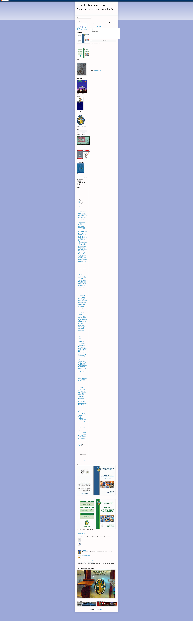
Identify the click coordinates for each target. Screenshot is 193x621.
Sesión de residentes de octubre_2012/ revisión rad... (82, 248)
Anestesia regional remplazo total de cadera (82, 256)
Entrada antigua (113, 69)
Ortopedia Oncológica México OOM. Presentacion (82, 284)
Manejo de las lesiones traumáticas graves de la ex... (82, 436)
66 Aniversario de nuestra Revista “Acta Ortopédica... (82, 285)
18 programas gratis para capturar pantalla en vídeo (82, 308)
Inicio (103, 69)
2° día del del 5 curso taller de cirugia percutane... (82, 336)
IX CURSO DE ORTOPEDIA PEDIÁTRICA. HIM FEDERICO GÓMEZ (82, 369)
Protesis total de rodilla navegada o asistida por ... (82, 367)
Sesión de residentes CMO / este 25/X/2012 (82, 278)
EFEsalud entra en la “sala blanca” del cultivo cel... (82, 282)
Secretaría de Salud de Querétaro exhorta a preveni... (81, 223)
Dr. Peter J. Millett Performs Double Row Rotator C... (82, 274)
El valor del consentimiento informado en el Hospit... (82, 440)
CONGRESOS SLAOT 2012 (82, 354)
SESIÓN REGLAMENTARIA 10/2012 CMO (82, 318)
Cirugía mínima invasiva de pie (82, 249)
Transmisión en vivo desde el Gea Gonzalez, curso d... (82, 345)
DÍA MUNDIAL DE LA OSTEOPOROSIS (81, 341)
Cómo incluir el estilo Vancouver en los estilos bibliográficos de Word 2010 (88, 560)
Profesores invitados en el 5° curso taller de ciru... (82, 312)
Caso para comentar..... (81, 428)
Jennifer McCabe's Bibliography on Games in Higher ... (82, 419)
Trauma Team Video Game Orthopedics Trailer (82, 423)
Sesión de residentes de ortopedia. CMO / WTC (81, 289)
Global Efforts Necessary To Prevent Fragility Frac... (82, 258)
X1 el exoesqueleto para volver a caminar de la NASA (82, 276)
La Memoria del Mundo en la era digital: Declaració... (82, 442)
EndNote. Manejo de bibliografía (81, 225)
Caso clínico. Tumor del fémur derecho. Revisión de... (82, 427)
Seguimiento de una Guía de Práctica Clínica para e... (82, 306)
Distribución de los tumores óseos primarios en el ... (82, 299)
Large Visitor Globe (83, 460)
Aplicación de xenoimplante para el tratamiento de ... (82, 297)
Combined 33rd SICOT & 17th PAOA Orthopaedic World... (82, 259)
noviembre (80, 202)
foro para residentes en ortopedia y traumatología (82, 438)
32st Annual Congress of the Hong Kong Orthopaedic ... (82, 261)
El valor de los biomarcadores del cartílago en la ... (82, 216)
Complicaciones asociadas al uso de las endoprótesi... (82, 295)
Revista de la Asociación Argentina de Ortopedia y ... (82, 402)
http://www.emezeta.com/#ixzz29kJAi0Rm (96, 26)
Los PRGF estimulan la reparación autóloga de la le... (82, 381)
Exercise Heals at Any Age (82, 230)
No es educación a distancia (82, 350)
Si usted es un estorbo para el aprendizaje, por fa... (82, 272)
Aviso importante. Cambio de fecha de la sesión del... (82, 316)
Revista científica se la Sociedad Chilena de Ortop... (81, 405)
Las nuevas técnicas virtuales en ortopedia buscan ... (82, 385)
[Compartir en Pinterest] (106, 40)
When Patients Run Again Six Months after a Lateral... (82, 252)
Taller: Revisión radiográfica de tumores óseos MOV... (82, 243)
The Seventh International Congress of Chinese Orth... (82, 280)
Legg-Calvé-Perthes (81, 411)
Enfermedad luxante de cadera (82, 403)
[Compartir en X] (104, 40)
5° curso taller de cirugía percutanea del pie (81, 327)
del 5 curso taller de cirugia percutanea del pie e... (82, 343)
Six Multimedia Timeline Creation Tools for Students (82, 304)
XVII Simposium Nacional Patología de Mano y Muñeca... (81, 356)
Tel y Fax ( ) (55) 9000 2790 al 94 (82, 29)
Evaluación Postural (81, 325)
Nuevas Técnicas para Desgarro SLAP (81, 314)
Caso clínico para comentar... (82, 339)
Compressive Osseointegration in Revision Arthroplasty (82, 349)
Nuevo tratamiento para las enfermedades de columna (82, 217)
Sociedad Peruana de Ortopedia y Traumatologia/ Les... (82, 410)
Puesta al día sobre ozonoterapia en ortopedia (82, 434)
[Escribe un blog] (103, 40)
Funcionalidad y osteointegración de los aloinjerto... (82, 212)
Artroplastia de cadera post (81, 533)
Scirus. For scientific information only (81, 397)
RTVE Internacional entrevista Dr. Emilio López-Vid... (82, 361)
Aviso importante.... (81, 204)
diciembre (80, 201)
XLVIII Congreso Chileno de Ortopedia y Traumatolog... (82, 270)
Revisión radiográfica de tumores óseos (81, 254)
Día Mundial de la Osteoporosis (80, 324)
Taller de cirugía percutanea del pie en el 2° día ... (82, 334)
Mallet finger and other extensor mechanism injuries (81, 352)
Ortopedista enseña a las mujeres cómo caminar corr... (81, 359)
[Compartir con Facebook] (105, 40)
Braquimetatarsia (84, 550)
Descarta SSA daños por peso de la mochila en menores (82, 432)
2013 (78, 199)
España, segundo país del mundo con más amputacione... (82, 220)
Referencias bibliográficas (82, 246)
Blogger (101, 609)
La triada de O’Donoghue (81, 535)
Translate (83, 132)
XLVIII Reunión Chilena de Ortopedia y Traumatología (82, 268)
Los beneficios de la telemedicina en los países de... (82, 377)
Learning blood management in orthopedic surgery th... (82, 421)
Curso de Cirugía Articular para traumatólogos (82, 238)
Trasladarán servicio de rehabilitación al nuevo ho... (82, 371)
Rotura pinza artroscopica (81, 236)
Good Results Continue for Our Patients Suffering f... (82, 374)
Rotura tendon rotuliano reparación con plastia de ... (82, 365)
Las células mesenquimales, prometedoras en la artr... (82, 209)
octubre (80, 203)
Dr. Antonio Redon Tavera (81, 233)
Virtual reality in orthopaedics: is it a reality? (82, 415)
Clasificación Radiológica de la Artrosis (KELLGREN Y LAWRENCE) (91, 538)
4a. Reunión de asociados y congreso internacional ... (82, 291)
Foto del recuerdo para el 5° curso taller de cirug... (82, 310)
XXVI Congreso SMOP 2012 (82, 400)
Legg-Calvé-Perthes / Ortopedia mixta (81, 398)
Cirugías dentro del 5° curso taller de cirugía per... (82, 322)
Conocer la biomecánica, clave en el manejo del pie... (82, 379)
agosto (80, 445)
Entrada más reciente (93, 69)
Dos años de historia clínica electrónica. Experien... (82, 389)
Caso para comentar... (81, 226)
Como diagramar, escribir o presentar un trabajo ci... (82, 407)
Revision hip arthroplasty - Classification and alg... (82, 347)
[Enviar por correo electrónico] (102, 40)
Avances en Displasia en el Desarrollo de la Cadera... (82, 303)
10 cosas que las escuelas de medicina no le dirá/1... (82, 391)
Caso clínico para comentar (82, 239)
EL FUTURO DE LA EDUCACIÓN (81, 387)
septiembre (80, 444)
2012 (78, 200)
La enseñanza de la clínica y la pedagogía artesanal (82, 265)
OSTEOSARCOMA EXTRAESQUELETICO (81, 413)
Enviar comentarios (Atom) (97, 70)
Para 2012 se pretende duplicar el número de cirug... (81, 228)
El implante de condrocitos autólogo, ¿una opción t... (82, 214)
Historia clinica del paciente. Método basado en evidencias (86, 562)
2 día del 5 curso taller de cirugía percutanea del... (82, 328)
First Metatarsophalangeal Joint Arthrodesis (82, 393)
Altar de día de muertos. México (86, 555)
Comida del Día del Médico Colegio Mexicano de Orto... (82, 235)
